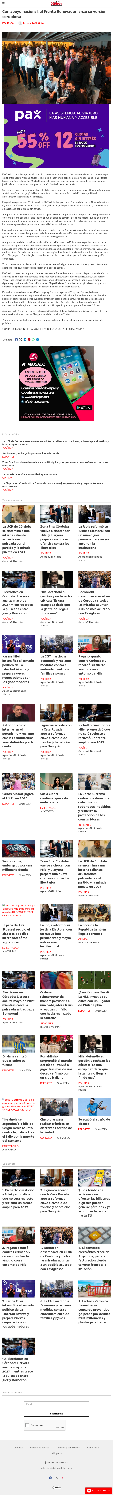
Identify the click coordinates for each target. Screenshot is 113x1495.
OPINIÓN (7, 477)
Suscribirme (56, 1413)
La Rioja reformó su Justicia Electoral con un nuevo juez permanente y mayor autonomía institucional (52, 485)
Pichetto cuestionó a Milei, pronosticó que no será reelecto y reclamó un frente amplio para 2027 (94, 733)
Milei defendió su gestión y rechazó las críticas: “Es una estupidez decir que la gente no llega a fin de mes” (56, 602)
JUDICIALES (84, 825)
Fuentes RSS (93, 1448)
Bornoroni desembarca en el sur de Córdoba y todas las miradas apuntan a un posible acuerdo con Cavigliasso (94, 602)
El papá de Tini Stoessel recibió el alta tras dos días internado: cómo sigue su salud (16, 933)
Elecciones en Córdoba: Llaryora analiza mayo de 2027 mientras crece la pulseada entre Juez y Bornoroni (17, 602)
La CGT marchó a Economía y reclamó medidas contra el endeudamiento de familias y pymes (55, 665)
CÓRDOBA (46, 1137)
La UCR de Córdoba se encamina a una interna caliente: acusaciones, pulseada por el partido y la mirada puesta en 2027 (55, 443)
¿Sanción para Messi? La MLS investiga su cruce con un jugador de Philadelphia (94, 999)
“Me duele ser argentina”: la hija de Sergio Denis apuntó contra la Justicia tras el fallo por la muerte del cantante (18, 1130)
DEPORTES (8, 456)
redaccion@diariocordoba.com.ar (56, 1468)
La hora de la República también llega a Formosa (29, 474)
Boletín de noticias (12, 1392)
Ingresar (58, 1453)
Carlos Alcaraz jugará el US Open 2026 (18, 796)
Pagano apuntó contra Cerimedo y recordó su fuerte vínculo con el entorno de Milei (92, 665)
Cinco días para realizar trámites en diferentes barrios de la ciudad (56, 1126)
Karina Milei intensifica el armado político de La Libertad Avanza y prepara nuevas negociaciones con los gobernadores (18, 669)
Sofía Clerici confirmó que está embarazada (54, 798)
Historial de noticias (39, 1448)
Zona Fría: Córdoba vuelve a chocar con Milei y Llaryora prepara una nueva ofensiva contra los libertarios (55, 464)
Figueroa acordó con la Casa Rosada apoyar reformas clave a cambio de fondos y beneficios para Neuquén (56, 735)
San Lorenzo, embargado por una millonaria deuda (30, 453)
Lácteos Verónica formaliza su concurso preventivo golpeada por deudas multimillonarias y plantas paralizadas (94, 1311)
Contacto (18, 1448)
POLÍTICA (8, 23)
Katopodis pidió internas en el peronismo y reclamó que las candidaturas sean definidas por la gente (18, 735)
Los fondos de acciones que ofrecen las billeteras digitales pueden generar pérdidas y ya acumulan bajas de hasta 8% (94, 1203)
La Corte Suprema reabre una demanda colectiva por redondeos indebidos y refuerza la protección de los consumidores (94, 806)
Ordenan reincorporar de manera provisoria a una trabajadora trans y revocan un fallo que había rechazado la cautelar (56, 1005)
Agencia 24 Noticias (33, 23)
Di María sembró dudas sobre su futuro (14, 1061)
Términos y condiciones (68, 1448)
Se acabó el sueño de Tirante (94, 1122)
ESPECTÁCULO (48, 807)
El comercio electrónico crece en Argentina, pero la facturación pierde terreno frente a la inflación (93, 1258)
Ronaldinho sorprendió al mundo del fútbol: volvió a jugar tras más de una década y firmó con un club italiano (56, 1067)
